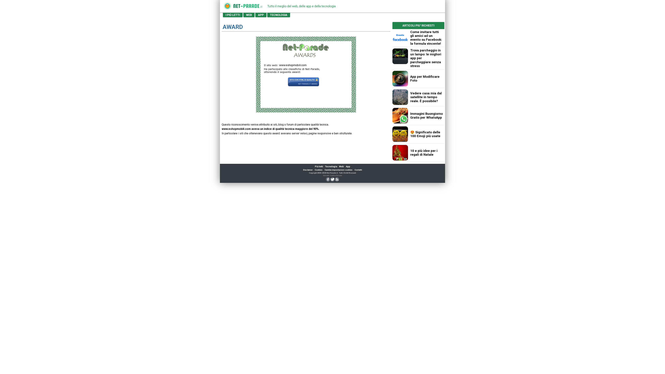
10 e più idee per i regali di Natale (423, 153)
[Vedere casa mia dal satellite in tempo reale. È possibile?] (400, 97)
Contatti (358, 170)
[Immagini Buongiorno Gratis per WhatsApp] (400, 115)
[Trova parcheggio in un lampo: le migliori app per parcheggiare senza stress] (400, 56)
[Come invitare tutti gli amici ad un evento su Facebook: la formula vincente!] (400, 38)
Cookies (318, 170)
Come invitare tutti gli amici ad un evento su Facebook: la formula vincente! (426, 38)
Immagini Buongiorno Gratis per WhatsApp (426, 115)
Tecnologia (331, 166)
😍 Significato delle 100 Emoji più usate (425, 134)
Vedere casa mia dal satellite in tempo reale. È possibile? (426, 97)
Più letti (319, 166)
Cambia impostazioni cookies (338, 170)
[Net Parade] (227, 7)
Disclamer (308, 170)
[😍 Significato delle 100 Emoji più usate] (400, 134)
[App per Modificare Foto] (400, 78)
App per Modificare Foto (425, 78)
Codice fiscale (336, 175)
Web (341, 166)
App (348, 166)
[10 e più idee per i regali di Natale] (400, 153)
